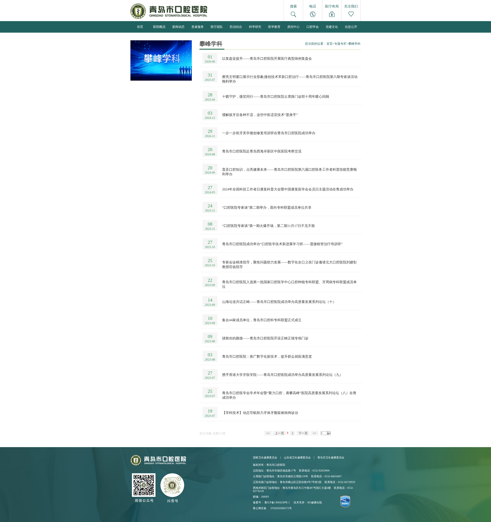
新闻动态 (178, 26)
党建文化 (332, 26)
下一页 (303, 433)
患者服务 (197, 26)
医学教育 (274, 26)
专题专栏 (340, 43)
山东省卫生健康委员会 (297, 457)
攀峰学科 (354, 43)
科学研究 (255, 26)
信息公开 (351, 26)
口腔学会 (312, 26)
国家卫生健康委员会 (265, 457)
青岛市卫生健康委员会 (330, 457)
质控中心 (293, 26)
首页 (140, 26)
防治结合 (236, 26)
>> (314, 433)
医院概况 (159, 26)
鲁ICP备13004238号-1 (277, 502)
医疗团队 (217, 26)
